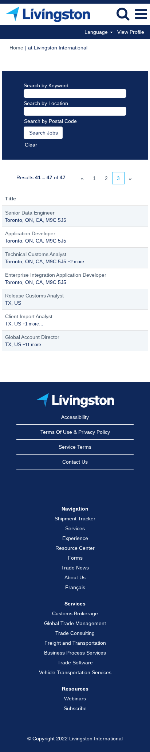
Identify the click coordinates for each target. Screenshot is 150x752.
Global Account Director (32, 337)
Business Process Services (75, 653)
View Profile (130, 32)
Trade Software (75, 662)
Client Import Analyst (28, 316)
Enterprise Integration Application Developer (55, 275)
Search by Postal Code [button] (50, 121)
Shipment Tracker (75, 518)
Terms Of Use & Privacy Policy (75, 432)
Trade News (75, 568)
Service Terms (75, 447)
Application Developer (30, 233)
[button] (141, 14)
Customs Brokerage (75, 613)
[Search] (123, 14)
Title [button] (10, 198)
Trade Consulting (75, 633)
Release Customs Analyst (34, 296)
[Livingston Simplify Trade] (45, 14)
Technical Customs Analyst (35, 254)
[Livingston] (75, 400)
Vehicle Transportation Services (75, 672)
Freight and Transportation (75, 643)
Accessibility (75, 417)
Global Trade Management (75, 623)
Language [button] (96, 32)
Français (75, 587)
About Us (75, 577)
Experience (75, 538)
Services (75, 528)
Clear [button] (31, 145)
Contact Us (75, 462)
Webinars (75, 698)
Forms (75, 558)
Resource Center (75, 548)
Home (16, 48)
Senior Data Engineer (30, 213)
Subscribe (75, 708)
